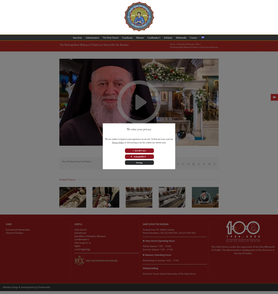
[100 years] (139, 2)
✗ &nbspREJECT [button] (139, 156)
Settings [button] (139, 162)
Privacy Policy (118, 142)
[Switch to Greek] (203, 37)
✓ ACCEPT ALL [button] (139, 150)
